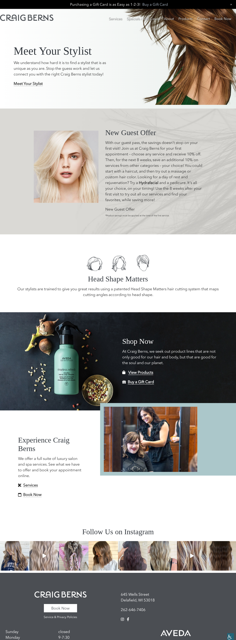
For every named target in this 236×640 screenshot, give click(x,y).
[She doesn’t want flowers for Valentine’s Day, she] (103, 556)
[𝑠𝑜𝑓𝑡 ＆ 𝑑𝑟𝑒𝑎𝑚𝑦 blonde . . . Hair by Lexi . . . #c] (44, 556)
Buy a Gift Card (141, 381)
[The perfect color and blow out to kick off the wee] (15, 556)
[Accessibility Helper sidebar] (230, 636)
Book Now (60, 608)
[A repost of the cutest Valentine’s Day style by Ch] (73, 556)
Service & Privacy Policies (60, 617)
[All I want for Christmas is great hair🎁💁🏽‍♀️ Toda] (221, 556)
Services (30, 485)
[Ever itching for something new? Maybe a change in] (133, 556)
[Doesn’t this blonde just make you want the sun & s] (162, 556)
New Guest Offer (120, 209)
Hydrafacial (148, 182)
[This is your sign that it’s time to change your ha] (191, 556)
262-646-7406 (133, 609)
